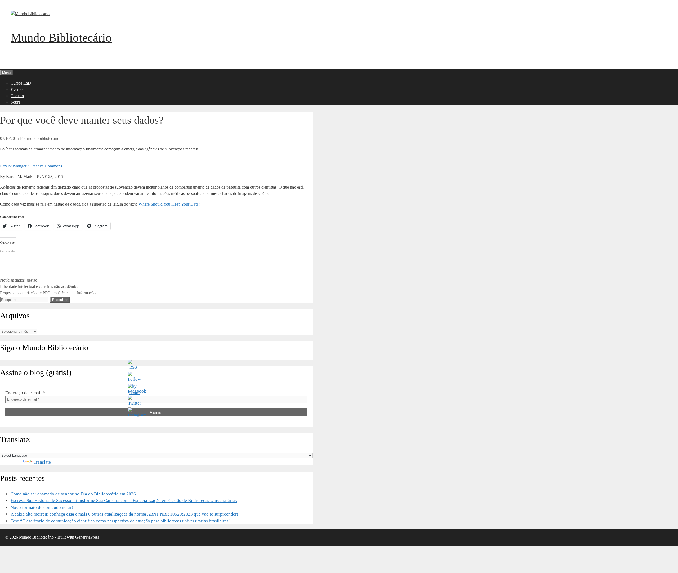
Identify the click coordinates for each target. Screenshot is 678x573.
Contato (17, 96)
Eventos (17, 89)
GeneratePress (87, 537)
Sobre (15, 102)
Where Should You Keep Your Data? (169, 204)
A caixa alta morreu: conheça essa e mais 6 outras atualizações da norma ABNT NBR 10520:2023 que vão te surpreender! (124, 514)
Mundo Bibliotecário (61, 37)
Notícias (7, 280)
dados (20, 280)
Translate (42, 462)
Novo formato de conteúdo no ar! (42, 507)
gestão (32, 280)
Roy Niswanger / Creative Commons (31, 166)
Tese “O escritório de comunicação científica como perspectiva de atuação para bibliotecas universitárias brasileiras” (121, 520)
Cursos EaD (21, 83)
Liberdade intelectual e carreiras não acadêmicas (40, 286)
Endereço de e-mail (25, 392)
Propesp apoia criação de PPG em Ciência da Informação (48, 293)
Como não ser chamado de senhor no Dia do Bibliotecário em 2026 (73, 493)
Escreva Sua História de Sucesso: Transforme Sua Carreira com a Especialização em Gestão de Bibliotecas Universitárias (124, 500)
